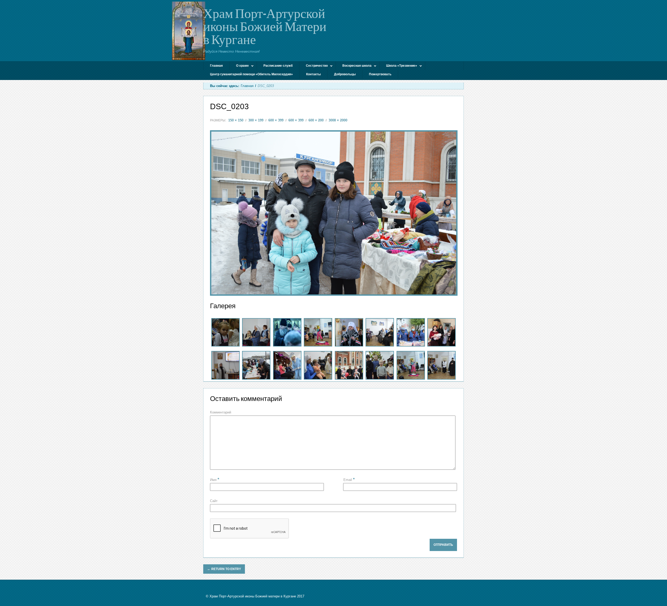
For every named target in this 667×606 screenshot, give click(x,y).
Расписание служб (278, 65)
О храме (239, 66)
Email (349, 479)
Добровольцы (345, 74)
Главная (216, 65)
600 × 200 (316, 120)
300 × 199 (255, 120)
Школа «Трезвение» (398, 66)
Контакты (313, 74)
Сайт (214, 501)
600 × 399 (275, 120)
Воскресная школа (354, 66)
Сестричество (313, 66)
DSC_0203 (229, 106)
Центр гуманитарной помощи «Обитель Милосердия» (251, 74)
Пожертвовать (380, 74)
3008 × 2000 (338, 120)
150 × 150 (235, 120)
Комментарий (220, 412)
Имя (214, 480)
